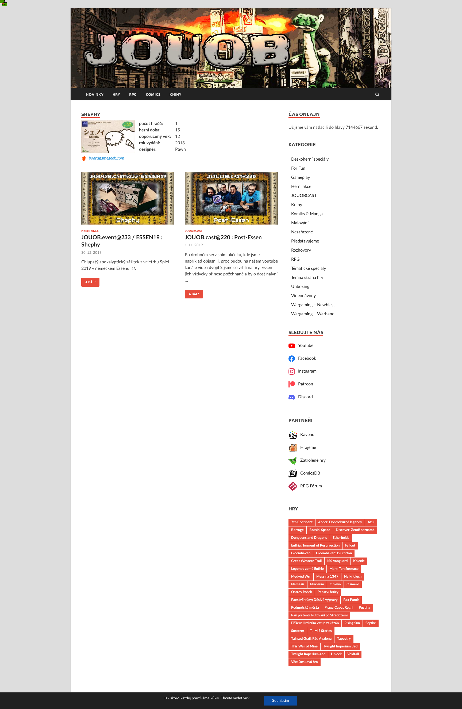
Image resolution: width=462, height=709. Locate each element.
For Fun (298, 168)
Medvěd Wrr (301, 576)
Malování (300, 223)
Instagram (306, 371)
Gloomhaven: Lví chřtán (334, 553)
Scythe (370, 623)
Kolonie (359, 561)
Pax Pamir (351, 600)
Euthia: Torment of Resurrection (315, 545)
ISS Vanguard (337, 561)
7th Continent (302, 522)
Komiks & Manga (307, 214)
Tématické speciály (308, 268)
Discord (304, 397)
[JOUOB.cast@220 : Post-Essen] (231, 200)
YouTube (304, 345)
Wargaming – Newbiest (313, 305)
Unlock (336, 654)
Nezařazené (302, 232)
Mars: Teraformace (344, 569)
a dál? (88, 281)
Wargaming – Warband (312, 314)
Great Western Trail (306, 561)
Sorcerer (297, 631)
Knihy (175, 94)
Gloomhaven (300, 553)
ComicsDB (308, 473)
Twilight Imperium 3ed (340, 646)
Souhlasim (280, 701)
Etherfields (341, 538)
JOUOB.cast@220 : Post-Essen (223, 237)
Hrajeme (306, 447)
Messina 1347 (327, 576)
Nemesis (298, 584)
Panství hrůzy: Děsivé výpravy (314, 600)
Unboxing (300, 287)
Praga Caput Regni (339, 607)
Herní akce (90, 230)
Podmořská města (305, 607)
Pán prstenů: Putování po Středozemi (319, 615)
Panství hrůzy (328, 592)
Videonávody (303, 296)
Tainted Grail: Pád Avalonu (311, 638)
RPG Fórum (309, 486)
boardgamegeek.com (105, 157)
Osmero (352, 584)
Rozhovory (301, 250)
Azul (371, 522)
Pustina (364, 607)
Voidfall (353, 654)
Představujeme (305, 241)
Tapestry (344, 638)
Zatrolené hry (311, 460)
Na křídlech (352, 576)
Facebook (305, 358)
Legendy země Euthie (307, 569)
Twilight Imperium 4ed (308, 654)
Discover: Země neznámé (355, 530)
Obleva (335, 584)
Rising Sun (352, 623)
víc (245, 698)
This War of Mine (304, 646)
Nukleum (317, 584)
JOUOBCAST (194, 230)
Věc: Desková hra (304, 662)
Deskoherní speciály (310, 159)
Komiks (153, 94)
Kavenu (305, 435)
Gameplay (300, 177)
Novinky (94, 94)
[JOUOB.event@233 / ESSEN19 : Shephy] (127, 200)
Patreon (304, 384)
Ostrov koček (301, 592)
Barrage (297, 530)
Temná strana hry (307, 277)
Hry (116, 94)
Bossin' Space (319, 530)
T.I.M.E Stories (321, 631)
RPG (133, 94)
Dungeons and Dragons (309, 538)
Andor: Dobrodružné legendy (340, 522)
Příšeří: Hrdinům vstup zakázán (315, 623)
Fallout (350, 545)
